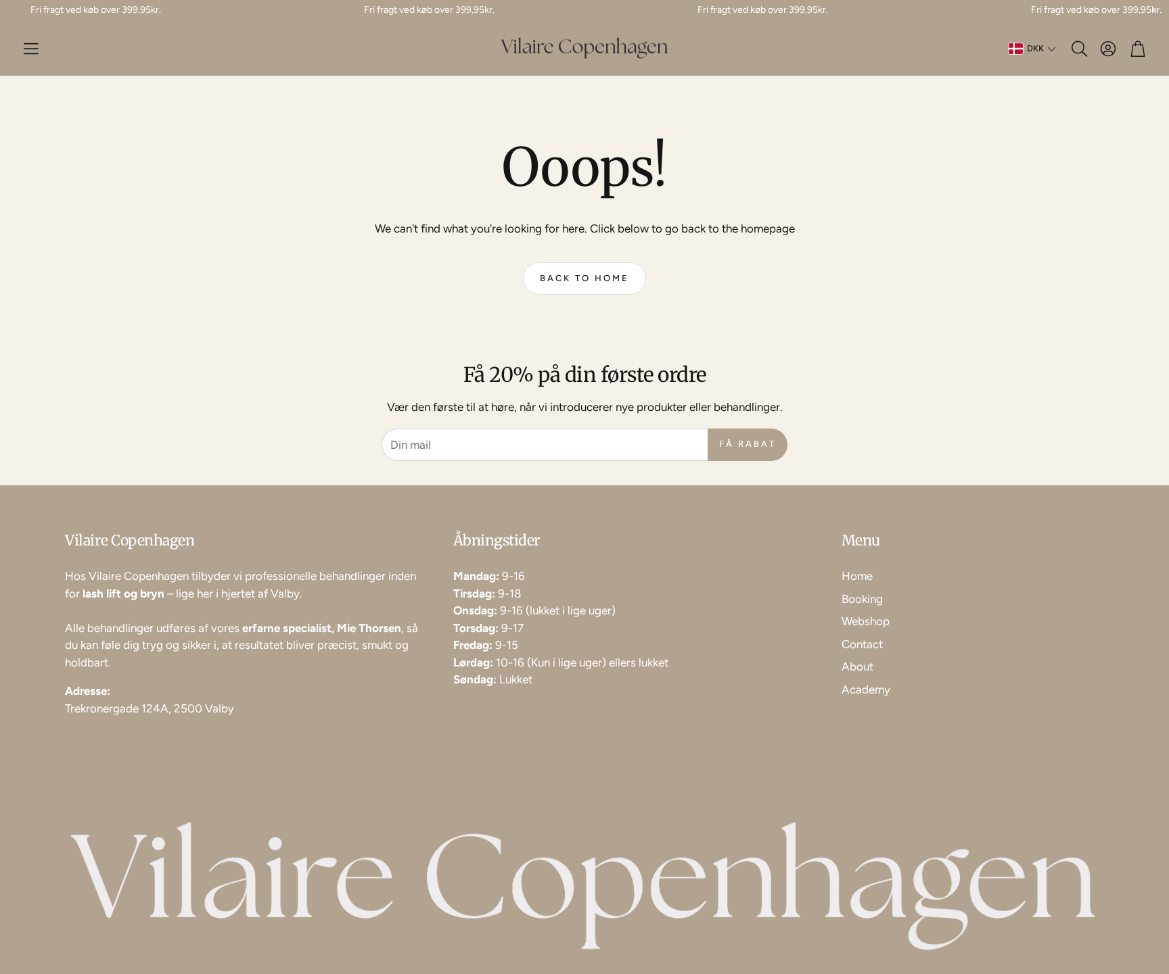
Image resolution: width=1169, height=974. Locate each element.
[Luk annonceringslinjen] (1155, 10)
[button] (31, 48)
